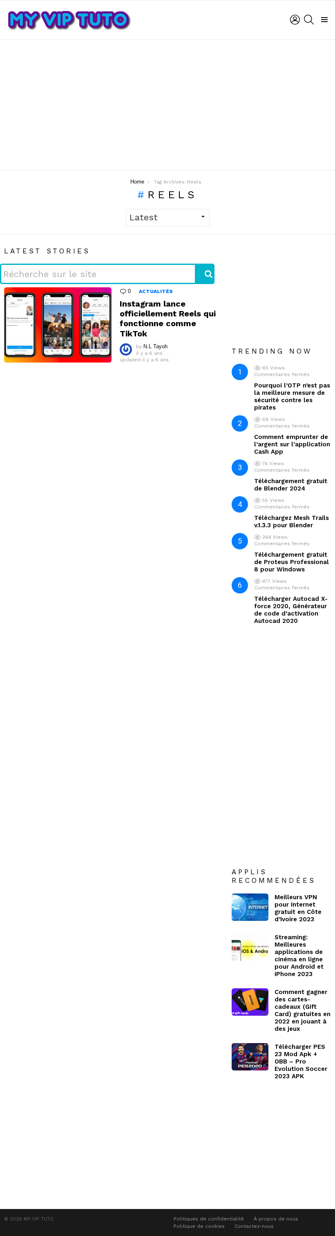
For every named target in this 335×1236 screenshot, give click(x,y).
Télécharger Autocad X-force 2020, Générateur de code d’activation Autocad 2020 (291, 610)
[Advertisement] (167, 104)
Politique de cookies (199, 1226)
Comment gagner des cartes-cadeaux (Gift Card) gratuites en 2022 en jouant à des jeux (303, 1010)
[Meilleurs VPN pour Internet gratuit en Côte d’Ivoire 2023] (250, 907)
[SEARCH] (309, 19)
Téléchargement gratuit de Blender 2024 (290, 484)
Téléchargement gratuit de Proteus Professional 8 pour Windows (291, 562)
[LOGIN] (295, 19)
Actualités (156, 291)
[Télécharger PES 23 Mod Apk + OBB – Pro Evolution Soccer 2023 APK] (250, 1057)
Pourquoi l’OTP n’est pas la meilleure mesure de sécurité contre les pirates (292, 396)
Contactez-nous (254, 1226)
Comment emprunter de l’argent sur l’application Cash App (292, 444)
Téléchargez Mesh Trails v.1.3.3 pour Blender (291, 521)
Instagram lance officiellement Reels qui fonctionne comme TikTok (168, 318)
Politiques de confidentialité (209, 1219)
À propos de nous (276, 1219)
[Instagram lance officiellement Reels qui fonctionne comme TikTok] (58, 325)
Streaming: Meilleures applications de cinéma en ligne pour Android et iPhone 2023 (299, 956)
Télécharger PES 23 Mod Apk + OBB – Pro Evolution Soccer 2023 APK (301, 1061)
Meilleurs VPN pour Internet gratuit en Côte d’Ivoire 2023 (298, 908)
